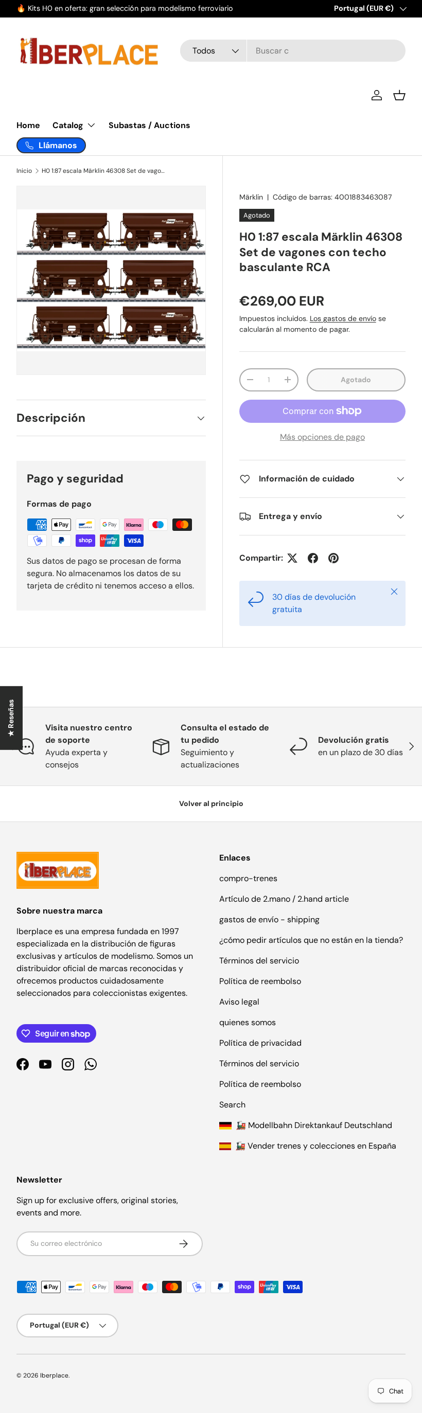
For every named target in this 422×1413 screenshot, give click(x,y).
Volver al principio (211, 803)
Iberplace (54, 1375)
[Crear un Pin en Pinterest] (333, 558)
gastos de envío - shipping (269, 919)
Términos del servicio (259, 960)
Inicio (24, 171)
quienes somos (247, 1022)
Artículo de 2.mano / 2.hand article (284, 898)
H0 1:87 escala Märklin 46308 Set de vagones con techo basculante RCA (103, 171)
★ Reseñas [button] (10, 717)
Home (28, 125)
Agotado (356, 379)
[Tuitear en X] (292, 558)
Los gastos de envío (343, 318)
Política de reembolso (260, 981)
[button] (399, 95)
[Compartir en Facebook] (313, 558)
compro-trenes (248, 878)
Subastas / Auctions (149, 125)
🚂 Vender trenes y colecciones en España (314, 1145)
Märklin (251, 197)
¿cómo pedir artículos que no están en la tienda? (311, 940)
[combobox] (293, 51)
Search (232, 1104)
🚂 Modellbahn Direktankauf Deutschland (313, 1125)
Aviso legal (239, 1001)
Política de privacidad (260, 1043)
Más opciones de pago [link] (322, 437)
